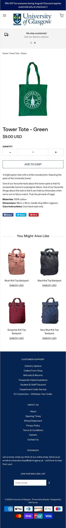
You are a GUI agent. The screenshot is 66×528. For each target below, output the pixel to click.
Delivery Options (33, 366)
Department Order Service (33, 389)
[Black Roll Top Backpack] (49, 262)
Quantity (8, 146)
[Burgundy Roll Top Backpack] (17, 311)
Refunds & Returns (33, 375)
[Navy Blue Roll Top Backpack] (49, 311)
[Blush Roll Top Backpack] (17, 262)
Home (5, 53)
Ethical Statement (33, 420)
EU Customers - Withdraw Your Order (33, 394)
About (33, 411)
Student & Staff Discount (33, 384)
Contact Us (33, 439)
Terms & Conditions (33, 430)
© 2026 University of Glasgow (18, 499)
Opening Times (33, 416)
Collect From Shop (33, 370)
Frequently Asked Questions (33, 380)
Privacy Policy (33, 425)
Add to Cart (33, 164)
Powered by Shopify (40, 499)
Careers (33, 434)
